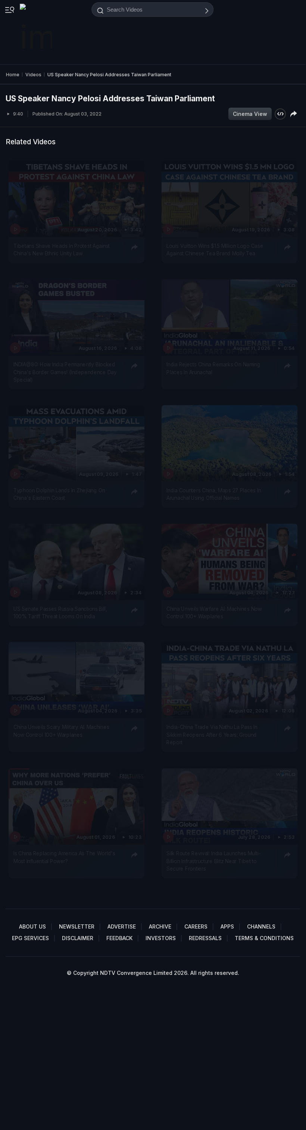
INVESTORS (161, 938)
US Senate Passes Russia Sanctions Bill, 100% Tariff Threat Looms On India (60, 612)
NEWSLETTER (76, 926)
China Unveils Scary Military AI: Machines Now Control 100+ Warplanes (61, 731)
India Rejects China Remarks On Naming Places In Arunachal (213, 368)
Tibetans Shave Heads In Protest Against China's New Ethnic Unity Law (61, 249)
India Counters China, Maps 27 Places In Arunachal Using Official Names (213, 494)
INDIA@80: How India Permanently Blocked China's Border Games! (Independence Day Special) (64, 372)
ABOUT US (32, 926)
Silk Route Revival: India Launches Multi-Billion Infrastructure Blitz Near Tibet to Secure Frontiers (213, 861)
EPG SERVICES (30, 938)
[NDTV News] (36, 32)
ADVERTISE (121, 926)
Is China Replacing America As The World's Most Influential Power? (64, 857)
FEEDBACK (119, 938)
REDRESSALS (205, 938)
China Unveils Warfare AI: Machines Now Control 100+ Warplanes (214, 612)
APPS (227, 926)
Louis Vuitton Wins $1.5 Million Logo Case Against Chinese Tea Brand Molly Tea (214, 249)
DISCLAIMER (77, 938)
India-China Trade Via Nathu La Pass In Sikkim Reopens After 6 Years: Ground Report (211, 735)
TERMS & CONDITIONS (264, 938)
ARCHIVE (160, 926)
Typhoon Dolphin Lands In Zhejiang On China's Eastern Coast (59, 494)
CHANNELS (261, 926)
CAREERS (195, 926)
